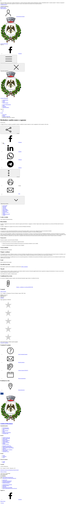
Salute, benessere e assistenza (7, 449)
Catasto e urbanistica (6, 442)
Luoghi (4, 461)
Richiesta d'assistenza (6, 482)
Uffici (3, 429)
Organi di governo (6, 427)
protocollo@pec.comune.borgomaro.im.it (9, 478)
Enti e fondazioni (5, 430)
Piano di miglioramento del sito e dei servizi (10, 488)
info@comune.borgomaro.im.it (8, 477)
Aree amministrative (6, 428)
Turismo (4, 443)
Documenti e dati (5, 433)
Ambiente (4, 448)
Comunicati (4, 456)
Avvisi (4, 457)
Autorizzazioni (5, 450)
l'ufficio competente (24, 266)
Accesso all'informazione (7, 104)
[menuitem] (12, 142)
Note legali (4, 486)
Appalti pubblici (5, 441)
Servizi (4, 115)
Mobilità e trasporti (6, 444)
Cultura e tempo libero (6, 438)
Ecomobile (4, 106)
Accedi (1, 112)
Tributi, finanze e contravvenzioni (8, 447)
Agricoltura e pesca (6, 451)
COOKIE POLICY (3, 4)
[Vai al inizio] (0, 391)
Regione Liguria (3, 7)
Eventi (4, 462)
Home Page (4, 114)
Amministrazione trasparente (7, 484)
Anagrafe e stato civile (6, 116)
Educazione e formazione (7, 445)
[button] (4, 101)
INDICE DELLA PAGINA (4, 203)
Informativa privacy (6, 485)
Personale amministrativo (7, 432)
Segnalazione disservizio (7, 481)
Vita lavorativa (5, 439)
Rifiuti (4, 105)
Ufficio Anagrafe (3, 291)
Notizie (4, 455)
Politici (4, 431)
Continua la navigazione (4, 6)
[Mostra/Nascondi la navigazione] (8, 59)
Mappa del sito (2, 501)
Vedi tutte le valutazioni (4, 342)
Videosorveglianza (3, 471)
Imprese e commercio (6, 440)
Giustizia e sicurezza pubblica (7, 446)
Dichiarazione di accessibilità (7, 487)
